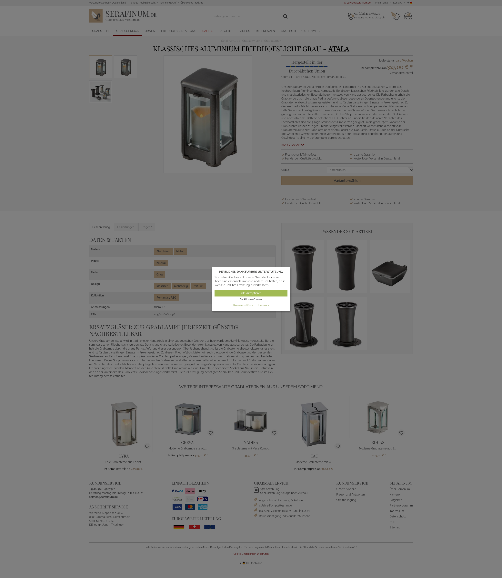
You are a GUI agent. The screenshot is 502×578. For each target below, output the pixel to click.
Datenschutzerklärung (243, 305)
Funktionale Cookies (251, 299)
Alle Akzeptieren (251, 293)
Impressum (263, 305)
